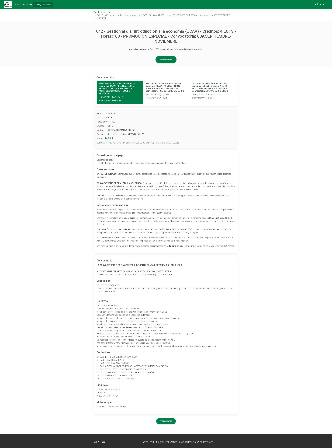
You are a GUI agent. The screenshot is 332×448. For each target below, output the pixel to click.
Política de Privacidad (166, 442)
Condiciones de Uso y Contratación (196, 442)
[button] (317, 4)
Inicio (17, 4)
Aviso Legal (148, 442)
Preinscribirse (166, 60)
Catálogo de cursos (43, 4)
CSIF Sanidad (99, 442)
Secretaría (27, 4)
